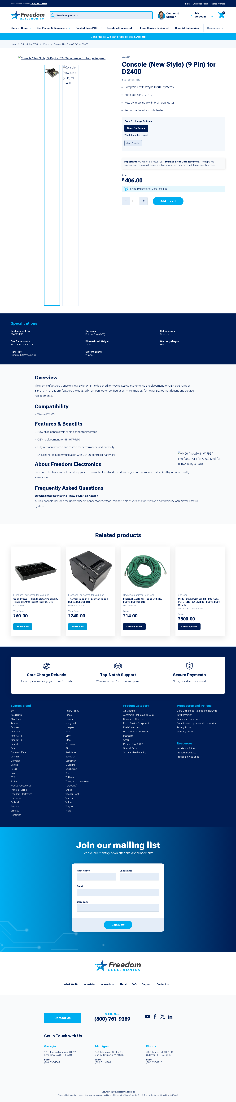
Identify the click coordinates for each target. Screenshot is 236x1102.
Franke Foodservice (21, 785)
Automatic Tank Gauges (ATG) (138, 715)
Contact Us (163, 984)
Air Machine (129, 710)
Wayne (46, 44)
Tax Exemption (184, 715)
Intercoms (128, 736)
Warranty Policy (185, 731)
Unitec (69, 790)
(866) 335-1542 (52, 1062)
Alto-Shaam (17, 719)
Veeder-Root (72, 794)
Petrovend (71, 744)
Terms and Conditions (188, 719)
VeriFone (70, 798)
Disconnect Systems (133, 719)
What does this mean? (136, 135)
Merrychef (71, 723)
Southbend (71, 769)
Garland (15, 802)
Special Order (130, 748)
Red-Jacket (71, 752)
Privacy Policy (184, 727)
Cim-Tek (15, 756)
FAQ (134, 984)
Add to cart (168, 201)
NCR (68, 731)
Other (68, 740)
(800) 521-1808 (103, 1062)
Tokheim (70, 777)
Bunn (13, 748)
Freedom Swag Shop (188, 757)
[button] (52, 185)
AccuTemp (16, 715)
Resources (213, 28)
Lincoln (69, 719)
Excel (13, 773)
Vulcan (69, 802)
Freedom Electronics (21, 794)
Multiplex (70, 727)
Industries (90, 984)
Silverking (70, 765)
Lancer (69, 715)
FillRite (14, 781)
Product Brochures (186, 752)
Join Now (118, 925)
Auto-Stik (15, 731)
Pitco (68, 748)
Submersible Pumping (134, 752)
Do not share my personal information (197, 723)
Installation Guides (186, 748)
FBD (13, 777)
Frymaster (16, 798)
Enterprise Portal (200, 3)
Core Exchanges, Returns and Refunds (197, 710)
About (123, 984)
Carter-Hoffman (19, 752)
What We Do (71, 984)
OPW (68, 736)
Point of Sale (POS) (87, 28)
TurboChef (71, 785)
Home (13, 44)
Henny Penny (72, 710)
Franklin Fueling (19, 790)
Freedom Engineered (119, 28)
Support (146, 984)
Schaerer (70, 756)
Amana (14, 723)
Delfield (14, 765)
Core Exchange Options (138, 121)
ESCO (14, 769)
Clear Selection (133, 143)
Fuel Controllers (131, 727)
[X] (162, 1017)
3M (12, 710)
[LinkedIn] (170, 1017)
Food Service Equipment (154, 28)
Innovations (107, 984)
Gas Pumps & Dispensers (52, 28)
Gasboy (15, 806)
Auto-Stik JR (17, 740)
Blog (187, 3)
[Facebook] (155, 1017)
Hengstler (16, 815)
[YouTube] (147, 1017)
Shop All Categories (187, 28)
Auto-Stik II (16, 736)
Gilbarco (15, 810)
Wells (68, 810)
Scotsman (71, 761)
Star (68, 773)
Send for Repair (136, 128)
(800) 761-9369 (39, 3)
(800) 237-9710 (154, 1062)
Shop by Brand (19, 28)
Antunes (15, 727)
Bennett (15, 744)
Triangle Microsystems (77, 781)
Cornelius (16, 761)
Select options (134, 626)
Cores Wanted (218, 3)
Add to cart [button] (23, 626)
